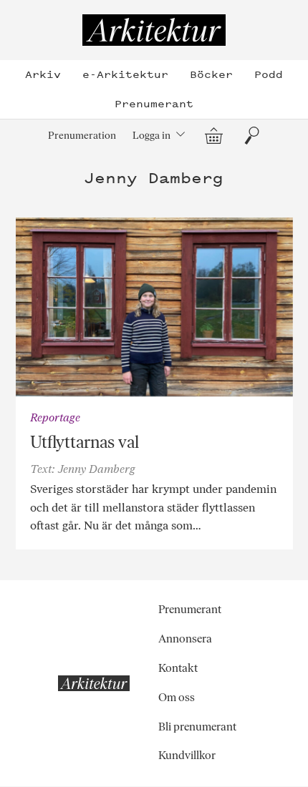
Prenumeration (82, 135)
